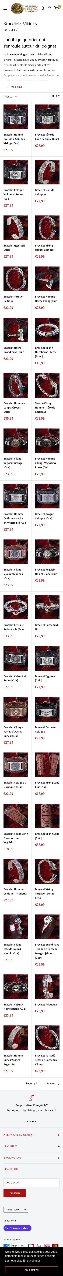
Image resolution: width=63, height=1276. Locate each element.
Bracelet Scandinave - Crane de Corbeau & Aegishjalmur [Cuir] (47, 951)
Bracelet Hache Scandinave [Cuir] (14, 350)
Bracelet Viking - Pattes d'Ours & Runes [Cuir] (13, 731)
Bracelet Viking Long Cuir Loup (47, 785)
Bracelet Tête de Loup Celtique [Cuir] (47, 137)
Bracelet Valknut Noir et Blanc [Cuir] (15, 1007)
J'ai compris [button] (31, 1269)
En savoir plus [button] (32, 1260)
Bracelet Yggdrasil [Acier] (14, 248)
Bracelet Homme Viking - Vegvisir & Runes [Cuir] (45, 463)
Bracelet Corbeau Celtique (45, 729)
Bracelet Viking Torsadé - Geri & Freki (44, 893)
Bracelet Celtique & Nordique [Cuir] (15, 785)
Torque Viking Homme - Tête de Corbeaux (45, 407)
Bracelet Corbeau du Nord (47, 627)
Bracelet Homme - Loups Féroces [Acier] (14, 407)
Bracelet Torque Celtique (13, 299)
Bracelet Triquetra (46, 1005)
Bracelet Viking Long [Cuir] (47, 836)
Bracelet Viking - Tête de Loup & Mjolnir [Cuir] (13, 949)
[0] (56, 8)
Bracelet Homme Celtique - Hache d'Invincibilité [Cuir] (15, 518)
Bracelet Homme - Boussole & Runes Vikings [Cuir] (14, 139)
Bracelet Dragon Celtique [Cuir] (44, 516)
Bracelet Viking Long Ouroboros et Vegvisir (16, 838)
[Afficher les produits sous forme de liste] (57, 96)
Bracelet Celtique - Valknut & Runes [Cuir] (14, 194)
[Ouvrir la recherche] (43, 8)
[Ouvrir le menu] (5, 8)
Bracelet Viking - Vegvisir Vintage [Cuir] (13, 463)
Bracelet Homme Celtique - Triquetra (15, 891)
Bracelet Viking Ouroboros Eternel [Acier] (46, 352)
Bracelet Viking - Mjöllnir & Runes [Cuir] (13, 574)
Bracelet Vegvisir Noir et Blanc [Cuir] (46, 572)
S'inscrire (15, 1193)
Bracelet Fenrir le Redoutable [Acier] (15, 627)
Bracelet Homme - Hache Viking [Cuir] (46, 299)
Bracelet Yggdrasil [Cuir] (45, 678)
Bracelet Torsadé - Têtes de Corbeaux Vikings (46, 1060)
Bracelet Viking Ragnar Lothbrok (45, 248)
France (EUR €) (12, 1209)
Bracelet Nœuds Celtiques (44, 192)
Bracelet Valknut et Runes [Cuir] (15, 678)
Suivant (51, 1083)
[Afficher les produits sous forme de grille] (52, 96)
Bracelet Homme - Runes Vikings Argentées (14, 1060)
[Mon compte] (49, 8)
